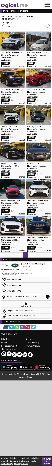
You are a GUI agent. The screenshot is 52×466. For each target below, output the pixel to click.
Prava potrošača (33, 346)
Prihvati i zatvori (46, 461)
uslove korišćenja (7, 464)
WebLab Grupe (23, 374)
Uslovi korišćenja (33, 343)
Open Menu (47, 5)
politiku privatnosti (21, 464)
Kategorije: (8, 22)
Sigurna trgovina (8, 349)
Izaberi (7, 26)
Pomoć (4, 343)
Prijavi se (5, 339)
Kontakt (29, 339)
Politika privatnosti (9, 346)
